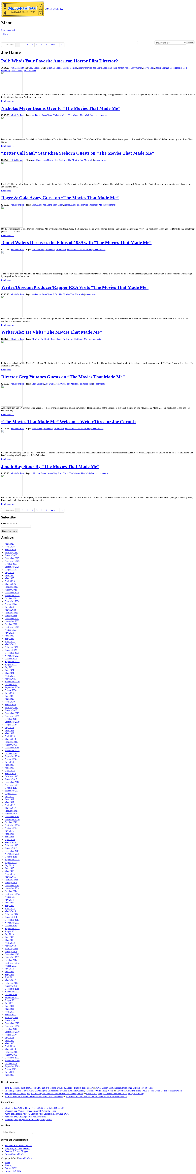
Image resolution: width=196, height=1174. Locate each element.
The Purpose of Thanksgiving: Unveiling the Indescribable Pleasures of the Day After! (44, 1093)
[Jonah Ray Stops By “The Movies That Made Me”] (12, 485)
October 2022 (11, 624)
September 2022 (12, 627)
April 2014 (10, 908)
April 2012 (10, 977)
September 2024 (12, 601)
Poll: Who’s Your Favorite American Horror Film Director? (59, 60)
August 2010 (11, 1034)
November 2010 (12, 1026)
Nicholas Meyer (60, 115)
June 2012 (9, 971)
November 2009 (12, 1060)
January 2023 (11, 615)
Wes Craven (17, 70)
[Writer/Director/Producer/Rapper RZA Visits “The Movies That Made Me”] (12, 306)
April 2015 (10, 874)
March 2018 (10, 773)
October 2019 (11, 719)
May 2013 (9, 940)
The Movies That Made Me (80, 115)
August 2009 (11, 1069)
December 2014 (12, 885)
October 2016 (11, 822)
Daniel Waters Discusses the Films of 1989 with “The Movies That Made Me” (76, 242)
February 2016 (11, 845)
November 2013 (12, 923)
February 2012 (11, 983)
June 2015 (9, 868)
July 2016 (9, 831)
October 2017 (11, 788)
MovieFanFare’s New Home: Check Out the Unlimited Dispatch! (34, 1108)
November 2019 (12, 716)
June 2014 (9, 902)
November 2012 (12, 957)
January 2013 (11, 951)
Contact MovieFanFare (15, 1154)
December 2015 (12, 851)
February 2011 (11, 1017)
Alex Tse (35, 339)
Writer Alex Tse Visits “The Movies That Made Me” (51, 332)
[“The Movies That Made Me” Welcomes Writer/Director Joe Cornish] (12, 440)
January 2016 (11, 848)
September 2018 (12, 756)
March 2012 (10, 980)
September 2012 (12, 963)
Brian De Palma (54, 68)
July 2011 (9, 1003)
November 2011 (12, 991)
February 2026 (11, 552)
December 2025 (12, 558)
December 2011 (12, 989)
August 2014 (11, 897)
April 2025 (10, 581)
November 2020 (12, 681)
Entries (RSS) (11, 1168)
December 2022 (12, 618)
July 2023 (9, 607)
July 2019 (9, 727)
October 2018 (11, 753)
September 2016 (12, 825)
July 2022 (9, 633)
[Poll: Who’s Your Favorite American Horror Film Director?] (12, 82)
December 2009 (12, 1057)
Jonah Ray (52, 473)
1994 (34, 473)
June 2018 (9, 765)
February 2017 (11, 811)
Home (6, 34)
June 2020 (9, 696)
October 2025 (11, 564)
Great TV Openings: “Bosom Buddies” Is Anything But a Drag (115, 1093)
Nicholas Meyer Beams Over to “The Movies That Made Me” (60, 108)
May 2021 (9, 673)
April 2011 (9, 1012)
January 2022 (11, 650)
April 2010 (10, 1046)
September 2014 (12, 894)
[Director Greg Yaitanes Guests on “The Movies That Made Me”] (12, 395)
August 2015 (11, 862)
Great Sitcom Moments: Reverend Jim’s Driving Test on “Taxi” (125, 1088)
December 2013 (12, 920)
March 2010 (10, 1049)
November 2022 (12, 621)
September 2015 (12, 859)
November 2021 (12, 656)
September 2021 (12, 661)
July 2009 (9, 1072)
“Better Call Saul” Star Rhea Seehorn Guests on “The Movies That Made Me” (77, 153)
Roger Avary (70, 205)
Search (190, 42)
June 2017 (9, 799)
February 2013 (11, 948)
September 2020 (12, 687)
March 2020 (10, 704)
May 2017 (9, 802)
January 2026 (11, 555)
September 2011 (12, 997)
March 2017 (10, 808)
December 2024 (12, 592)
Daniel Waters (38, 249)
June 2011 (9, 1006)
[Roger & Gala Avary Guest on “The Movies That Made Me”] (12, 216)
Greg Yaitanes (38, 384)
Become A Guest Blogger (16, 1151)
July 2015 (9, 865)
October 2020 (11, 684)
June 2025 (9, 575)
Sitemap (8, 1165)
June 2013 (9, 937)
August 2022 (11, 630)
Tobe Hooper (176, 68)
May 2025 (9, 578)
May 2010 (9, 1043)
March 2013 (10, 945)
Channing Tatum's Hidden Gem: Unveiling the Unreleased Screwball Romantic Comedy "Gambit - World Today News (59, 1090)
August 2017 (11, 793)
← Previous (8, 44)
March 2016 (10, 842)
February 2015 (11, 879)
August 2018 (11, 759)
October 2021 (11, 658)
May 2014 (9, 905)
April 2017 (10, 805)
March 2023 (10, 610)
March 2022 (10, 644)
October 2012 (11, 960)
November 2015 (12, 854)
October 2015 (11, 856)
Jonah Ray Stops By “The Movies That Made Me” (50, 466)
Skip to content (8, 30)
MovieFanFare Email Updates (18, 1145)
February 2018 (11, 776)
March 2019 (10, 739)
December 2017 (12, 782)
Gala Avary (37, 205)
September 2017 (12, 790)
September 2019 (12, 722)
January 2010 (11, 1055)
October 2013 (11, 925)
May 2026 (9, 544)
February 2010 (11, 1052)
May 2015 (9, 871)
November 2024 (12, 595)
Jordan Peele (123, 68)
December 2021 (12, 653)
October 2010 (11, 1029)
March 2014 (10, 911)
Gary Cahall (33, 68)
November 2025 (12, 561)
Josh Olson (47, 115)
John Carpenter (110, 68)
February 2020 (11, 707)
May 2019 (9, 733)
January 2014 (11, 917)
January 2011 (11, 1020)
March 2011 (10, 1014)
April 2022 (10, 641)
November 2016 (12, 819)
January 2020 (11, 710)
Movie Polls (148, 68)
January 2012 (11, 986)
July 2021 (9, 667)
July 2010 (9, 1037)
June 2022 (9, 635)
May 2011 (9, 1009)
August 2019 (11, 724)
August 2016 (11, 828)
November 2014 (12, 888)
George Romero (70, 68)
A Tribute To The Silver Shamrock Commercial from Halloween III (96, 1096)
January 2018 (11, 779)
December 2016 (12, 816)
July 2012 (9, 968)
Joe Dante (97, 68)
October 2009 (11, 1063)
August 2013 (11, 931)
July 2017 (9, 796)
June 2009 (9, 1075)
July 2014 (9, 900)
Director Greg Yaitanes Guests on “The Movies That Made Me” (63, 376)
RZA (55, 294)
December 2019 (12, 713)
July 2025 (9, 572)
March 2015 (10, 877)
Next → (54, 44)
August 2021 (11, 664)
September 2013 (12, 928)
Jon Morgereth (17, 68)
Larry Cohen (136, 68)
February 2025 (11, 587)
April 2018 (10, 770)
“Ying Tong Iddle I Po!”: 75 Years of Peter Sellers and (37, 1114)
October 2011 (11, 994)
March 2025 (10, 584)
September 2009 (12, 1066)
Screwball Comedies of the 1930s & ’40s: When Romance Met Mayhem (149, 1090)
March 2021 (10, 679)
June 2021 (9, 670)
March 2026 (10, 549)
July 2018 (9, 762)
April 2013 (10, 943)
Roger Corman (162, 68)
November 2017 (12, 785)
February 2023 (11, 612)
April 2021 (10, 676)
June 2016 (9, 834)
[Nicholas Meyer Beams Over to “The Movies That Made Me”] (12, 127)
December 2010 (12, 1023)
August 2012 (11, 966)
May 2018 (9, 767)
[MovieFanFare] (23, 9)
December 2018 (12, 747)
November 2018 (12, 750)
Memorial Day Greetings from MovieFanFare (25, 1116)
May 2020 (9, 699)
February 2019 (11, 742)
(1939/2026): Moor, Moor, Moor (28, 1119)
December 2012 (12, 954)
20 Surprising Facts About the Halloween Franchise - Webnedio (34, 1096)
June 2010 (9, 1040)
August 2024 (11, 604)
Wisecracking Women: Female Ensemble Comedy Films (30, 1111)
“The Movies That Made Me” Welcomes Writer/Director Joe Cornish (68, 421)
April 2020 (10, 701)
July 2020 (9, 693)
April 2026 (10, 546)
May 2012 (9, 974)
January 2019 (11, 745)
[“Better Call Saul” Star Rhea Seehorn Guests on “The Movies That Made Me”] (12, 172)
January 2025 (11, 590)
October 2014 (11, 891)
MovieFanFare (17, 115)
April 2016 (10, 839)
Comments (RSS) (13, 1171)
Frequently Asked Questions (17, 1148)
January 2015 (11, 882)
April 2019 (10, 736)
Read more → (7, 101)
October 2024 (11, 598)
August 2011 (10, 1000)
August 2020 (11, 690)
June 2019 (9, 730)
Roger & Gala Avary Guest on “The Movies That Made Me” (60, 197)
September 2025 (12, 567)
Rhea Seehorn (60, 160)
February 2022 (11, 647)
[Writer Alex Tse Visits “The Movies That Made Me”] (12, 351)
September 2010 (12, 1032)
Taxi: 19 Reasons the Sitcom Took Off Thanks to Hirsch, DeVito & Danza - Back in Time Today (49, 1088)
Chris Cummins (18, 160)
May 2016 (9, 836)
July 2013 (9, 934)
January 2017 (11, 813)
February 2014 (11, 914)
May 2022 (9, 638)
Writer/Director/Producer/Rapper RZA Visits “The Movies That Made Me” (75, 287)
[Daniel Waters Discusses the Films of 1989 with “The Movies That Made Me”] (12, 261)
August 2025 (11, 569)
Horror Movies (85, 68)
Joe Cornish (37, 428)
